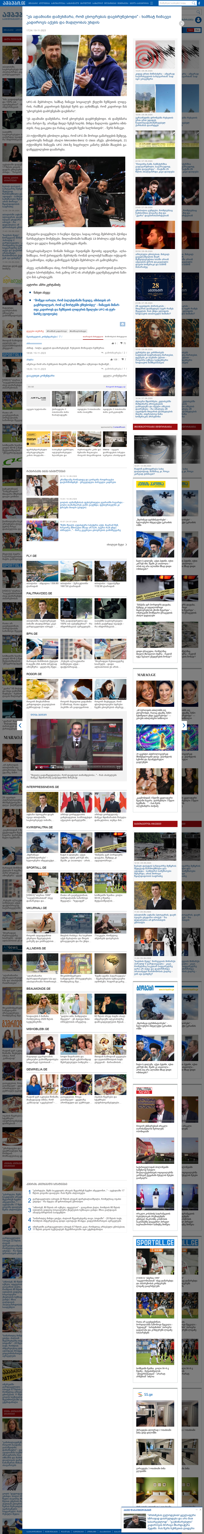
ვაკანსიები (105, 1532)
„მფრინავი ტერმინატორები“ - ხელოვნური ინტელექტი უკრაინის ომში (154, 522)
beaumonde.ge (38, 988)
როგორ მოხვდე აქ (115, 387)
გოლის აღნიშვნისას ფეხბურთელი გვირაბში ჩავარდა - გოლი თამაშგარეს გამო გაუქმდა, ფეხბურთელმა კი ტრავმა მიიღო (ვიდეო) (92, 505)
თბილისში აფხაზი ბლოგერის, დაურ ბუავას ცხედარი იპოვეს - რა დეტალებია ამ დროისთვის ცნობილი (155, 919)
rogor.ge (34, 674)
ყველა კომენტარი (115, 375)
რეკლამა (65, 1532)
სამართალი (73, 3)
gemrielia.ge (36, 1069)
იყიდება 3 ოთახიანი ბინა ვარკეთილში (114, 410)
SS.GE (31, 387)
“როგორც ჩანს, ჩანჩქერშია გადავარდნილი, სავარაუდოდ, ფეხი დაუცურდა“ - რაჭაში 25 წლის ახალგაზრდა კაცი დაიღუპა (155, 168)
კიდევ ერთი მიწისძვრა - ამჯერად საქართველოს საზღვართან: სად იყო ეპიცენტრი (155, 76)
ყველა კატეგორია (139, 3)
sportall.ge (36, 867)
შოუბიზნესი (110, 3)
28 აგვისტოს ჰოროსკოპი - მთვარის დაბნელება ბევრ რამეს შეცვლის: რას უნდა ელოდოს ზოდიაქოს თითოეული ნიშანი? (154, 310)
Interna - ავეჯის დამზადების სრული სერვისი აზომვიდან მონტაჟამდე (114, 452)
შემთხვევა (123, 3)
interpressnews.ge (42, 787)
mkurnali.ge (36, 908)
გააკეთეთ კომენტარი (40, 375)
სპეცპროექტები (34, 1532)
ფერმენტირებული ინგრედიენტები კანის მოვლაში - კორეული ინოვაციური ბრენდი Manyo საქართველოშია (38, 452)
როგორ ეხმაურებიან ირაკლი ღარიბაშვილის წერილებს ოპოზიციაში (151, 1129)
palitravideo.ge (39, 593)
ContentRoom (119, 427)
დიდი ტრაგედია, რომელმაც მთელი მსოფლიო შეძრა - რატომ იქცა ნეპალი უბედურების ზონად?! (154, 654)
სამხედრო (97, 3)
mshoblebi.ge (37, 1029)
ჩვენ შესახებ (51, 1532)
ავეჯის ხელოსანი (36, 409)
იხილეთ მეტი (115, 544)
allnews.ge (36, 948)
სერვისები (78, 1532)
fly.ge (31, 556)
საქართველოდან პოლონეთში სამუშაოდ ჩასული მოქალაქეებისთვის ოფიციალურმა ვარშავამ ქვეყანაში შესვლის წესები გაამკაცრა (155, 1172)
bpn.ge (32, 633)
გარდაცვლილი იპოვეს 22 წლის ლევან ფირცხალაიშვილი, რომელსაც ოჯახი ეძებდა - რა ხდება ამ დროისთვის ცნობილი (77, 1200)
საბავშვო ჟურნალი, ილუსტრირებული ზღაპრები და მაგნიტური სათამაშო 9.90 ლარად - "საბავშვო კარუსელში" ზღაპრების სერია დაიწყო (64, 452)
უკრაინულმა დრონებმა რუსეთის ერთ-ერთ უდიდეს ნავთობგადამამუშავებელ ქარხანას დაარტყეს (154, 121)
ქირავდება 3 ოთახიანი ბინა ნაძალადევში (60, 412)
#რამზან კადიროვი (57, 331)
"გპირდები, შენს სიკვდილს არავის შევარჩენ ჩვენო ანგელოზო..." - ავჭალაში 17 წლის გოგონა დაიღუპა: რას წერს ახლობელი (78, 1191)
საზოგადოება (58, 3)
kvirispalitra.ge (39, 827)
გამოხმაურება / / (116, 353)
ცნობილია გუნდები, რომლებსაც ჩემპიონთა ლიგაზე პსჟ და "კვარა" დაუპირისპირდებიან (154, 213)
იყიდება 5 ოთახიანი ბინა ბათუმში (88, 410)
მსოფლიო (85, 3)
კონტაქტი (91, 1532)
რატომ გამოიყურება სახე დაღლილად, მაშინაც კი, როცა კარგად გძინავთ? (151, 471)
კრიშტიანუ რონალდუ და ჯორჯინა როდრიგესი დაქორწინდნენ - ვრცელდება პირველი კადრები (88, 480)
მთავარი (33, 3)
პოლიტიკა (44, 3)
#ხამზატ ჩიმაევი (78, 331)
